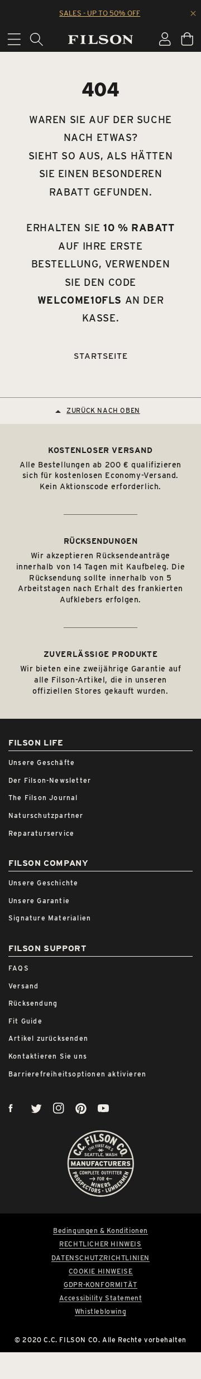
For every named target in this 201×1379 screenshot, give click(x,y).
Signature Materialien (49, 918)
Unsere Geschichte (43, 883)
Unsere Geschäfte (41, 762)
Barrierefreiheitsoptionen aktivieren (77, 1074)
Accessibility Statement (100, 1298)
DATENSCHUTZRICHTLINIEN (100, 1258)
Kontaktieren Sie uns (47, 1056)
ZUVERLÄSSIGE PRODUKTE (101, 654)
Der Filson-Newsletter (49, 780)
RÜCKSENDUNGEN (101, 541)
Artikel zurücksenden (48, 1038)
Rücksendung (33, 1003)
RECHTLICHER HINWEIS (100, 1244)
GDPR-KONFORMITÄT (100, 1285)
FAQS (18, 968)
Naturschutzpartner (46, 815)
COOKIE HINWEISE (101, 1271)
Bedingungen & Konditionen (100, 1231)
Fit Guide (25, 1021)
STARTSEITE (101, 356)
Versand (23, 986)
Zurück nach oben (103, 410)
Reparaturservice (41, 833)
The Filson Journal (43, 797)
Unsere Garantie (39, 900)
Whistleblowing (100, 1311)
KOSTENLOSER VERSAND (100, 450)
